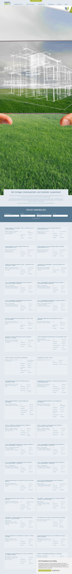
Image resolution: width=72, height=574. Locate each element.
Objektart (22, 213)
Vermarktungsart (7, 213)
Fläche (38, 213)
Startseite (7, 3)
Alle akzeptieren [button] (42, 570)
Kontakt (59, 4)
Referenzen (51, 4)
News (66, 4)
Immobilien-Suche (18, 4)
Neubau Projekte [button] (30, 4)
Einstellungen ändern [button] (55, 570)
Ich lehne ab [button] (48, 570)
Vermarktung (41, 4)
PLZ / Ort (54, 213)
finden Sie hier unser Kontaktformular (47, 203)
